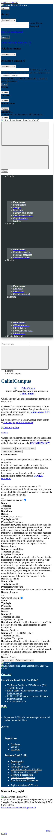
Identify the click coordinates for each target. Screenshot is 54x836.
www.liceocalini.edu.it (12, 500)
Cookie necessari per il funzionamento (19, 486)
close (4, 171)
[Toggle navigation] (25, 157)
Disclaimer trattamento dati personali (18, 807)
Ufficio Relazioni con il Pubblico (26, 769)
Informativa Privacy (20, 766)
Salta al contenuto (9, 2)
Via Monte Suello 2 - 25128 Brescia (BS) (26, 685)
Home (10, 371)
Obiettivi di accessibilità (22, 774)
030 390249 (17, 688)
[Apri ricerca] (25, 134)
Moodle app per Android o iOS (18, 422)
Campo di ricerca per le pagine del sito (19, 341)
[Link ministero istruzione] (14, 5)
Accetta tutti (11, 452)
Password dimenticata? (12, 31)
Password (34, 26)
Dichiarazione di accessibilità (24, 772)
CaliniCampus (27, 393)
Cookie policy (17, 761)
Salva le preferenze (24, 660)
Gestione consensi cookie (23, 777)
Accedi (5, 8)
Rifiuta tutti (25, 448)
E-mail (33, 69)
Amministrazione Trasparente (24, 780)
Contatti (6, 674)
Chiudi (5, 92)
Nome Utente (36, 23)
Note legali (16, 764)
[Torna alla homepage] (27, 120)
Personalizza (8, 448)
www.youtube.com (10, 598)
